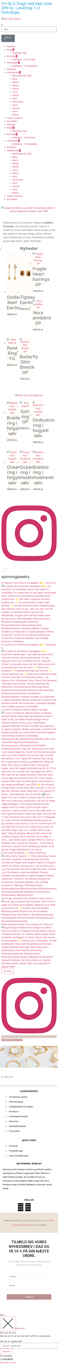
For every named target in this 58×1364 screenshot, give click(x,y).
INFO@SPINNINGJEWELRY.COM (23, 1225)
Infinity (15, 88)
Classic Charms (15, 118)
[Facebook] (20, 1207)
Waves (15, 114)
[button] (29, 24)
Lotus (15, 92)
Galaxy (15, 85)
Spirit (15, 105)
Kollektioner (13, 72)
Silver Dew (17, 101)
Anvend (6, 1351)
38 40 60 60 (50, 1220)
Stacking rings (19, 52)
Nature (15, 95)
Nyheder (11, 46)
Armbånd (11, 69)
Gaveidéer (12, 121)
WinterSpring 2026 (21, 75)
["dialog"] (29, 1338)
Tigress (16, 108)
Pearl (14, 98)
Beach (15, 82)
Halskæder (12, 62)
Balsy (15, 79)
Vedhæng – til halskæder (24, 66)
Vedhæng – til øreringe (23, 59)
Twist (15, 111)
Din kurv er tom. (8, 1362)
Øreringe (11, 56)
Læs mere (8, 1077)
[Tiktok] (35, 1207)
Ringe (9, 49)
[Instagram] (28, 1207)
